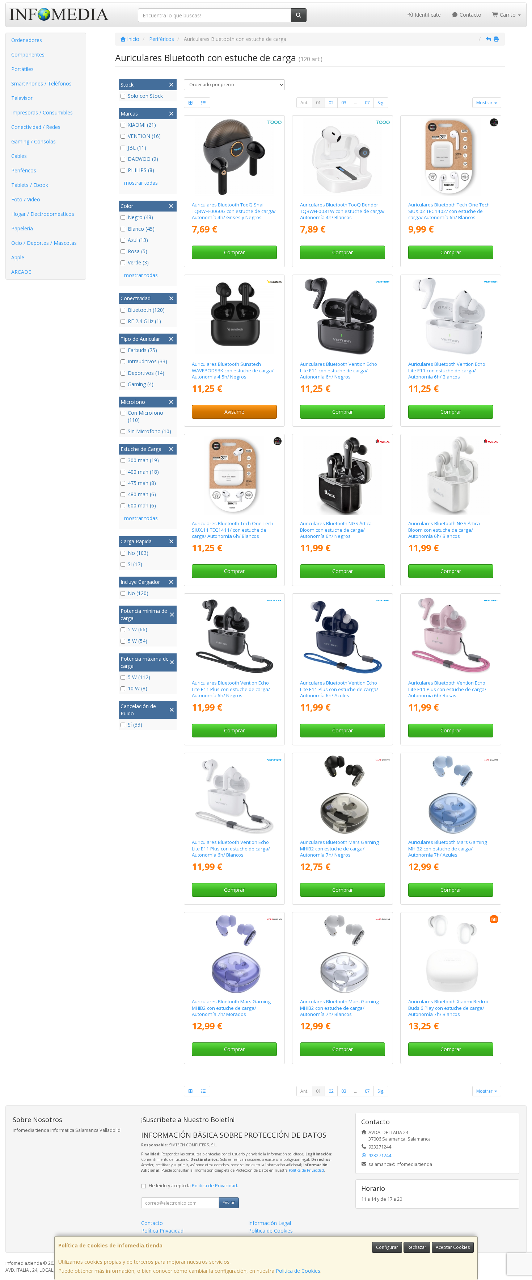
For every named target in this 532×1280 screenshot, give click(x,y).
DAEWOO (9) (143, 158)
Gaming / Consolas (33, 141)
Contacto (469, 14)
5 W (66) (137, 629)
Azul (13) (138, 240)
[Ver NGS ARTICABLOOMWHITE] (451, 475)
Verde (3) (138, 262)
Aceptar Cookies (453, 1247)
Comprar (234, 252)
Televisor (22, 98)
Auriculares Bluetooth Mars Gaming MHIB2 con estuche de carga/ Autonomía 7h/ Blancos (339, 1007)
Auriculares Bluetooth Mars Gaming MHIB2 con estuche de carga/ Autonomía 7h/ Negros (339, 848)
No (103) (138, 552)
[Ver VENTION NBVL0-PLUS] (343, 635)
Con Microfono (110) (145, 416)
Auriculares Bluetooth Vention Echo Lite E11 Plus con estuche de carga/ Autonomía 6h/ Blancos (231, 848)
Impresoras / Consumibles (42, 112)
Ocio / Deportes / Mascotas (44, 242)
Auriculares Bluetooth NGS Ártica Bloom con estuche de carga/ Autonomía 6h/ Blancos (444, 529)
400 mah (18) (143, 471)
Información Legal (269, 1223)
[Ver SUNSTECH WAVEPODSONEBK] (234, 316)
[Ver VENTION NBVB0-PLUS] (234, 635)
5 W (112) (139, 677)
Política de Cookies (298, 1270)
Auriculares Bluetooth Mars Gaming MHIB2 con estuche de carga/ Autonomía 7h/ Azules (447, 848)
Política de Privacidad (306, 1170)
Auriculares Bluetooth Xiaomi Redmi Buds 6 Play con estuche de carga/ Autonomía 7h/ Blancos (448, 1007)
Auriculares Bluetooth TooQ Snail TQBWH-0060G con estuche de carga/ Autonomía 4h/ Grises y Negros (234, 211)
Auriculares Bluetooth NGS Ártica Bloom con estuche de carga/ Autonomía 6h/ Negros (336, 529)
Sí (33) (135, 724)
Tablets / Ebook (29, 184)
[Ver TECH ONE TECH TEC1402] (451, 157)
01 (318, 103)
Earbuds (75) (142, 350)
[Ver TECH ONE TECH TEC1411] (234, 475)
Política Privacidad (162, 1230)
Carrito (507, 14)
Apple (17, 257)
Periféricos (23, 170)
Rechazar (417, 1247)
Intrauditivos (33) (147, 361)
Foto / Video (25, 199)
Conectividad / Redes (35, 127)
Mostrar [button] (485, 103)
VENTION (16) (144, 136)
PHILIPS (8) (141, 170)
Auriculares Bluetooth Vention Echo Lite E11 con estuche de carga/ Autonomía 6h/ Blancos (446, 370)
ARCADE (21, 271)
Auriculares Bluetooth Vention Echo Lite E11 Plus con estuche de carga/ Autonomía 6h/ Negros (231, 689)
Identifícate (427, 14)
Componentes (28, 54)
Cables (19, 155)
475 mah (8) (142, 483)
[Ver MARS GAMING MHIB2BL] (451, 794)
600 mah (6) (142, 505)
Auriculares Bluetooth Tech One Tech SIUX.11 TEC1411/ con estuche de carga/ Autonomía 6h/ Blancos (232, 529)
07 (367, 103)
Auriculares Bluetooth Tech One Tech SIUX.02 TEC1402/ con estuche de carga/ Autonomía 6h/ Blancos (449, 211)
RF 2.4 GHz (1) (144, 321)
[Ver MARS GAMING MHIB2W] (343, 954)
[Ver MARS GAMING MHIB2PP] (234, 954)
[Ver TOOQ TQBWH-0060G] (234, 157)
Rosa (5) (137, 251)
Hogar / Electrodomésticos (42, 213)
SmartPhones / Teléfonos (41, 83)
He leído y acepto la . (193, 1186)
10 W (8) (137, 688)
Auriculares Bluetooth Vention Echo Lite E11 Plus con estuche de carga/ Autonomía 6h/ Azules (339, 689)
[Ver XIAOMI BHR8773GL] (451, 954)
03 (343, 103)
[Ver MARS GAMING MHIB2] (343, 794)
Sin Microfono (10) (149, 431)
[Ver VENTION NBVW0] (451, 316)
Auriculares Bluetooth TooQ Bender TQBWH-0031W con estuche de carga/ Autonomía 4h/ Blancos (342, 211)
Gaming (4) (140, 384)
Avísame (234, 411)
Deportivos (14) (146, 372)
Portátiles (22, 69)
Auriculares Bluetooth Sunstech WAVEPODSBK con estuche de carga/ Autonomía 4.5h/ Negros (233, 370)
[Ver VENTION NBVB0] (343, 316)
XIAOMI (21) (142, 124)
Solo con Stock (145, 95)
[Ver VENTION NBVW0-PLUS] (234, 794)
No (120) (138, 593)
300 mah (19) (143, 460)
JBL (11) (137, 147)
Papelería (22, 228)
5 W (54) (137, 640)
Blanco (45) (141, 228)
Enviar (229, 1203)
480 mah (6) (142, 494)
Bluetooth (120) (146, 309)
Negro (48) (140, 217)
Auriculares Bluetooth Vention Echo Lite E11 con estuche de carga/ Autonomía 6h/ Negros (338, 370)
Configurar (387, 1247)
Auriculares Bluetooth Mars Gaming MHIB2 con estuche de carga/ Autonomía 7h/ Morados (231, 1007)
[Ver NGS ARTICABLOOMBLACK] (343, 475)
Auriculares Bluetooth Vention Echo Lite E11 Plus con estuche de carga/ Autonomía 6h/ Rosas (447, 689)
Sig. (380, 103)
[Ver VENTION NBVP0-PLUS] (451, 635)
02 (331, 103)
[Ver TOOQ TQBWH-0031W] (343, 157)
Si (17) (135, 564)
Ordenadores (26, 40)
